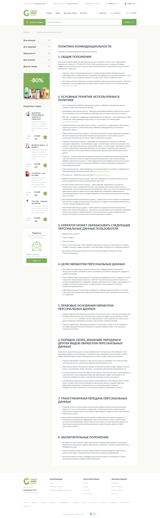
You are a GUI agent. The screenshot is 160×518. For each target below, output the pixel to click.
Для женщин (29, 40)
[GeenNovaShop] (31, 13)
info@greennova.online (92, 3)
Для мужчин (29, 60)
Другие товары (30, 66)
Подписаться (37, 260)
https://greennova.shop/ (70, 85)
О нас (52, 483)
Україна (34, 502)
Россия (26, 502)
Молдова (114, 502)
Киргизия (104, 502)
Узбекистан (112, 3)
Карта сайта (87, 494)
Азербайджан (64, 502)
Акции (58, 13)
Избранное (115, 483)
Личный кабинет (117, 486)
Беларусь (53, 502)
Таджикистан (124, 502)
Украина (43, 502)
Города (85, 486)
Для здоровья (30, 47)
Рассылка (114, 494)
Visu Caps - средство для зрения (39, 202)
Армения (75, 502)
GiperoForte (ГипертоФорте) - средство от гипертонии (38, 116)
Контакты (83, 13)
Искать (127, 22)
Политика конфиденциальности (60, 490)
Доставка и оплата (70, 13)
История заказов (117, 490)
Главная (49, 13)
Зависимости (29, 53)
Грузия (84, 502)
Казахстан (93, 502)
